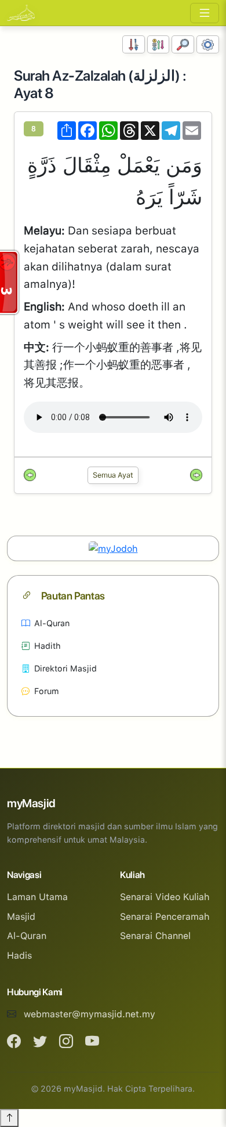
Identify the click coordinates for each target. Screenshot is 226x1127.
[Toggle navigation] (204, 13)
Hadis (19, 955)
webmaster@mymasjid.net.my (89, 1014)
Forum (46, 691)
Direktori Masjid (65, 668)
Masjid (21, 916)
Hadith (47, 646)
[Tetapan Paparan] (207, 44)
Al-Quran (52, 623)
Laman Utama (37, 896)
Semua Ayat (113, 475)
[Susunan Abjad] (158, 44)
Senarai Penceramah (165, 916)
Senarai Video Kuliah (165, 896)
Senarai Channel (155, 935)
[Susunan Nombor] (133, 44)
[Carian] (183, 44)
